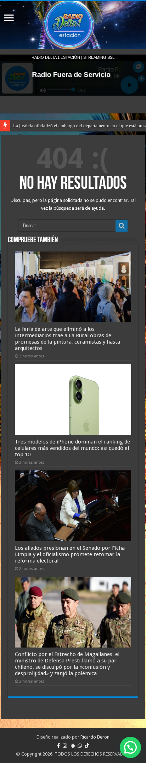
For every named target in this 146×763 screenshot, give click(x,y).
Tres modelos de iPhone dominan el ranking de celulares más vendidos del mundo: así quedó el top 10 (72, 448)
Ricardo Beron (95, 737)
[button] (130, 747)
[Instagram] (65, 745)
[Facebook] (58, 745)
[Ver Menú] (9, 18)
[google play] (72, 745)
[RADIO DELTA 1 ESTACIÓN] (73, 25)
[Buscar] (122, 226)
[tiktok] (87, 745)
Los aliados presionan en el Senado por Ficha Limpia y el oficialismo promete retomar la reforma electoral (70, 554)
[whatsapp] (80, 745)
